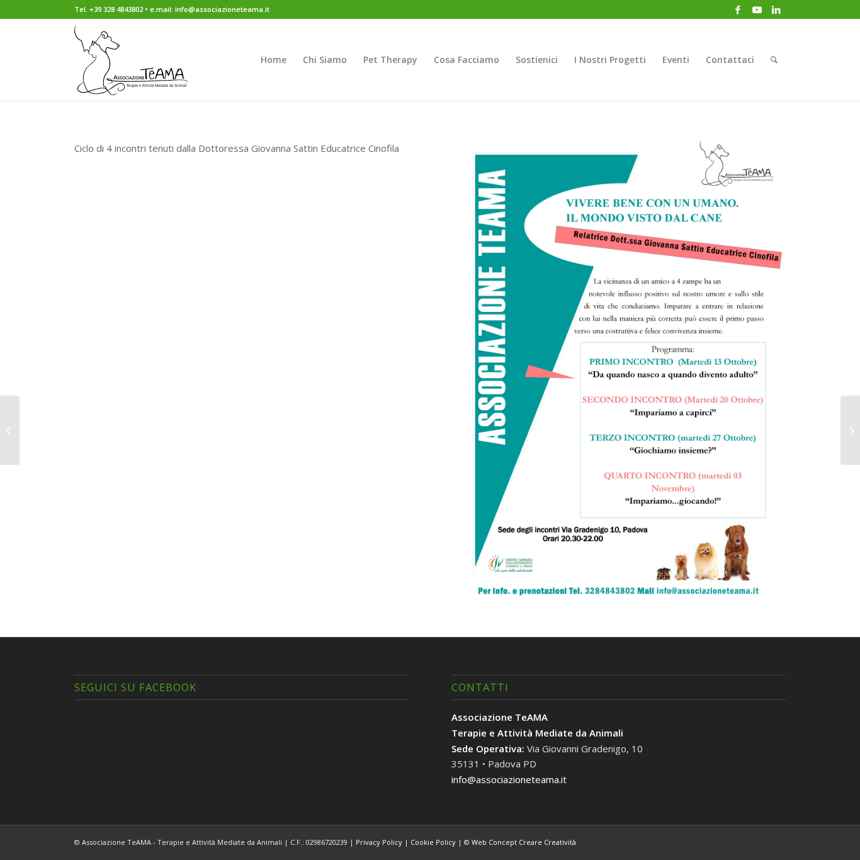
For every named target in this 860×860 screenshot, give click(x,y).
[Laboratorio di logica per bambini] (850, 430)
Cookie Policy (433, 842)
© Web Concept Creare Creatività (520, 842)
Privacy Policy (379, 842)
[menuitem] (273, 60)
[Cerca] (774, 60)
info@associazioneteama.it (509, 779)
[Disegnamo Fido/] (10, 430)
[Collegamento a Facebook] (738, 9)
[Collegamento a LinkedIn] (776, 9)
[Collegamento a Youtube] (757, 9)
